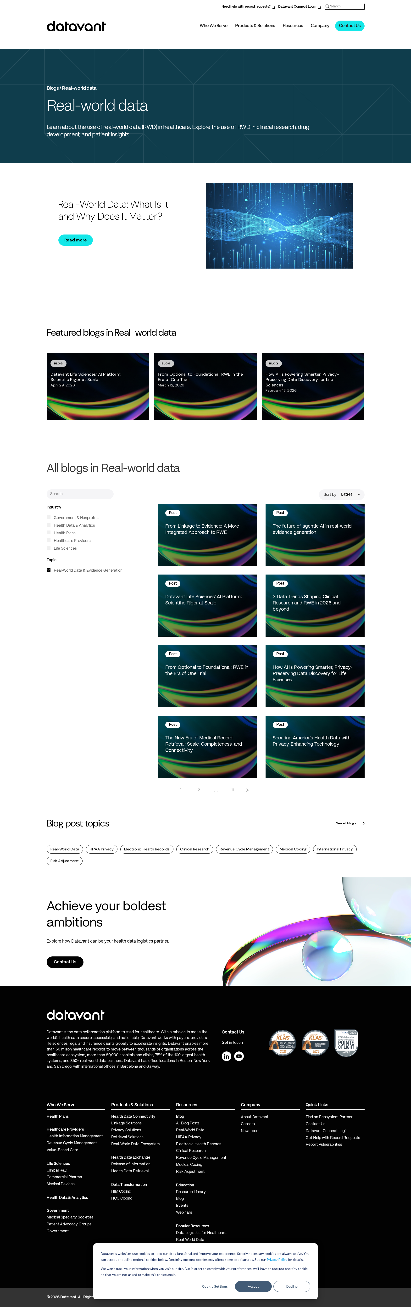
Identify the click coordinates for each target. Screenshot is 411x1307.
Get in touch (232, 1043)
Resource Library (191, 1192)
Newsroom (250, 1131)
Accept (253, 1286)
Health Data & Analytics (74, 526)
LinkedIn (226, 1056)
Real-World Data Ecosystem (135, 1144)
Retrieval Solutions (127, 1137)
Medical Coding (293, 849)
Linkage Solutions (126, 1123)
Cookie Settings (215, 1286)
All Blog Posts (188, 1123)
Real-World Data (64, 849)
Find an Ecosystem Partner (329, 1117)
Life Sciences (65, 549)
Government (58, 1211)
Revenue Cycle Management (244, 849)
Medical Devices (61, 1184)
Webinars (184, 1213)
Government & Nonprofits (76, 518)
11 (232, 790)
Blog (180, 1199)
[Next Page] (247, 790)
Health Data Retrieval (130, 1171)
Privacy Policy (277, 1259)
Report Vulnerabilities (324, 1145)
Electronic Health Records (147, 849)
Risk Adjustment (64, 860)
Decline (292, 1286)
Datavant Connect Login (297, 6)
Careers (248, 1124)
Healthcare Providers (72, 541)
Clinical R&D (57, 1171)
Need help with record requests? (246, 6)
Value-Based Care (62, 1150)
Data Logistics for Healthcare (201, 1233)
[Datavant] (76, 26)
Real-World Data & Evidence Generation (87, 571)
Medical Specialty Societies (70, 1217)
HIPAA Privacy (102, 849)
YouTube (239, 1056)
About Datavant (254, 1117)
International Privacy (335, 849)
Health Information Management (75, 1136)
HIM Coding (121, 1192)
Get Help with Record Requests (333, 1138)
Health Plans (64, 533)
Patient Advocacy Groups (69, 1224)
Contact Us (350, 26)
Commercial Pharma (64, 1177)
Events (182, 1206)
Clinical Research (194, 849)
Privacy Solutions (126, 1130)
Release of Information (130, 1164)
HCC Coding (121, 1199)
